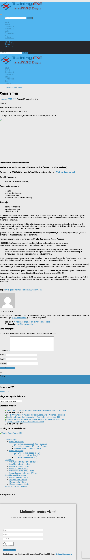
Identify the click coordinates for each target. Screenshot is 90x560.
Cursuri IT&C (9, 29)
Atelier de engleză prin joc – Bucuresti (28, 448)
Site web (3, 363)
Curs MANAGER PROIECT (18, 477)
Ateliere (7, 31)
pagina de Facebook (19, 318)
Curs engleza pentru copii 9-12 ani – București (31, 446)
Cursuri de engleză (11, 439)
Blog (6, 35)
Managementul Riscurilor (18, 480)
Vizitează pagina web (65, 172)
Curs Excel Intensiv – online (19, 466)
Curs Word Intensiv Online (18, 468)
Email (2, 359)
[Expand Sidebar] (1, 372)
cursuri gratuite (9, 290)
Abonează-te (4, 392)
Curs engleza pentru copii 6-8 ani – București (30, 444)
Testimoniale (9, 33)
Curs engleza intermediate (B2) (25, 457)
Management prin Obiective (19, 484)
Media (19, 87)
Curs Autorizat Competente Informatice (23, 462)
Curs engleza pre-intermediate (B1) (27, 455)
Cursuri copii (9, 26)
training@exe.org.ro (64, 554)
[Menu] (1, 14)
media (39, 290)
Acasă (7, 22)
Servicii (7, 24)
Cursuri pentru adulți (16, 451)
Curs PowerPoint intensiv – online (21, 471)
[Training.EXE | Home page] (21, 9)
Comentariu (5, 350)
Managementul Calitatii (17, 482)
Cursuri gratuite (10, 87)
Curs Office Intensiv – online (19, 464)
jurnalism (34, 290)
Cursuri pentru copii (16, 442)
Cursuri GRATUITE (8, 99)
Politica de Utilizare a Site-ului (16, 486)
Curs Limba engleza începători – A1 (27, 453)
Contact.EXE (9, 46)
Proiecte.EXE (9, 38)
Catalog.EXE (9, 44)
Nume (3, 355)
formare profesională (23, 290)
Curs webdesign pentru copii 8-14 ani (23, 473)
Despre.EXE (9, 42)
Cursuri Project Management (15, 475)
